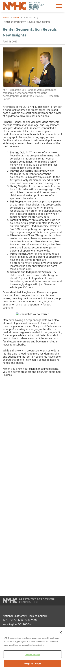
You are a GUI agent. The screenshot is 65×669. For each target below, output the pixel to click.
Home (6, 17)
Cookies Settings (32, 654)
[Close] (61, 632)
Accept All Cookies (32, 663)
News (16, 17)
